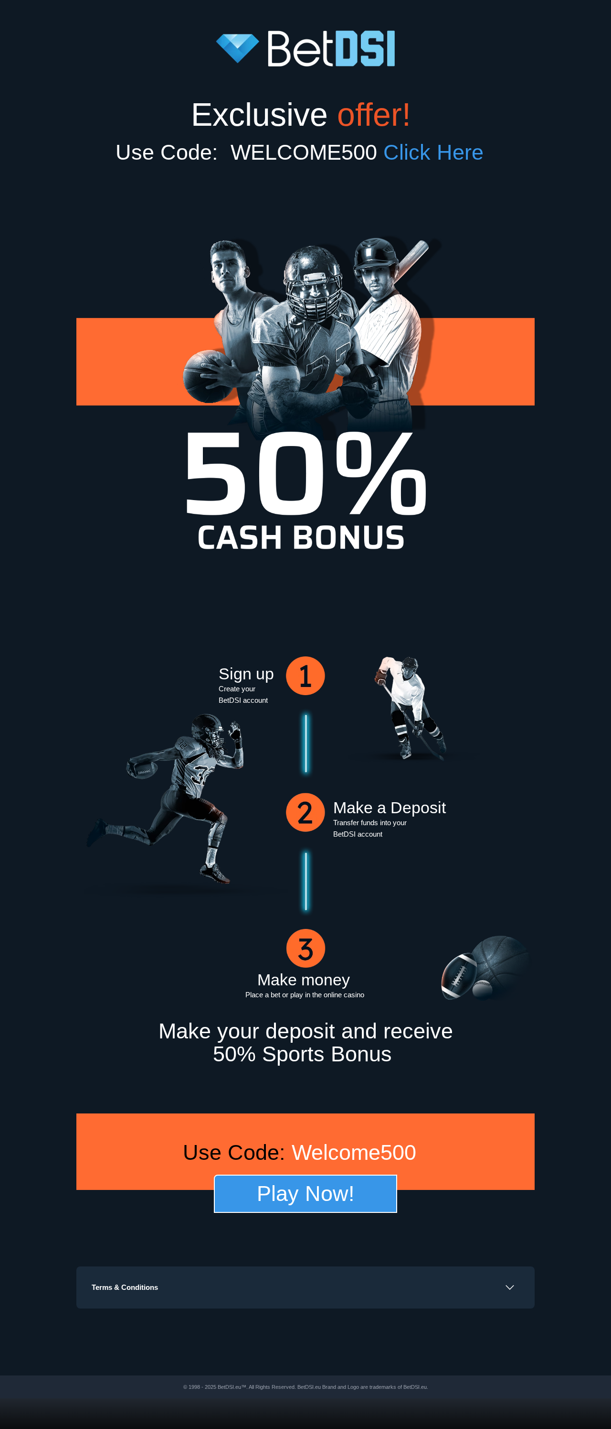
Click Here (439, 152)
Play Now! (306, 1193)
